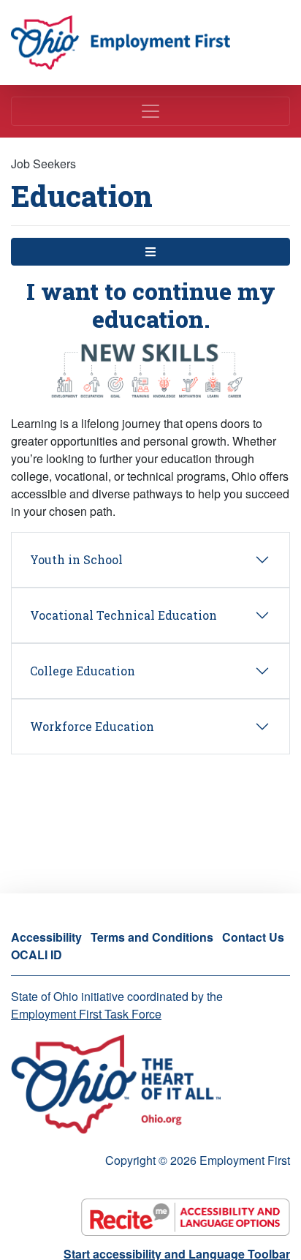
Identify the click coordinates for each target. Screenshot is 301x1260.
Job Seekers (43, 163)
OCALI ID (36, 954)
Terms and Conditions (152, 937)
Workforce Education (92, 726)
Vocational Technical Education (123, 615)
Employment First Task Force (86, 1013)
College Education (82, 670)
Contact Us (253, 937)
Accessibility (46, 937)
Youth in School (76, 559)
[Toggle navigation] (150, 111)
